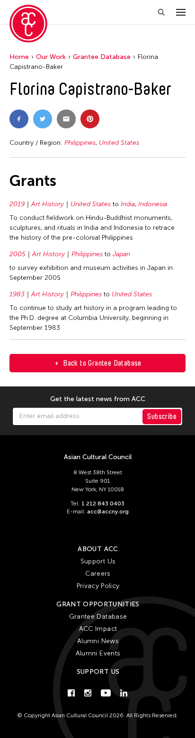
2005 (17, 254)
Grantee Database (102, 57)
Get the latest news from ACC (97, 399)
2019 (17, 204)
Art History (47, 204)
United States (119, 143)
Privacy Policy (98, 586)
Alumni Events (98, 653)
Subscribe (162, 416)
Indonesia (152, 204)
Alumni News (98, 641)
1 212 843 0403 (102, 503)
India (128, 204)
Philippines (80, 143)
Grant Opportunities (98, 604)
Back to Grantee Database (102, 363)
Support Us (98, 561)
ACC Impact (98, 629)
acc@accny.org (108, 511)
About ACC (98, 549)
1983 (17, 294)
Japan (121, 254)
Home (19, 57)
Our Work (51, 57)
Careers (97, 574)
